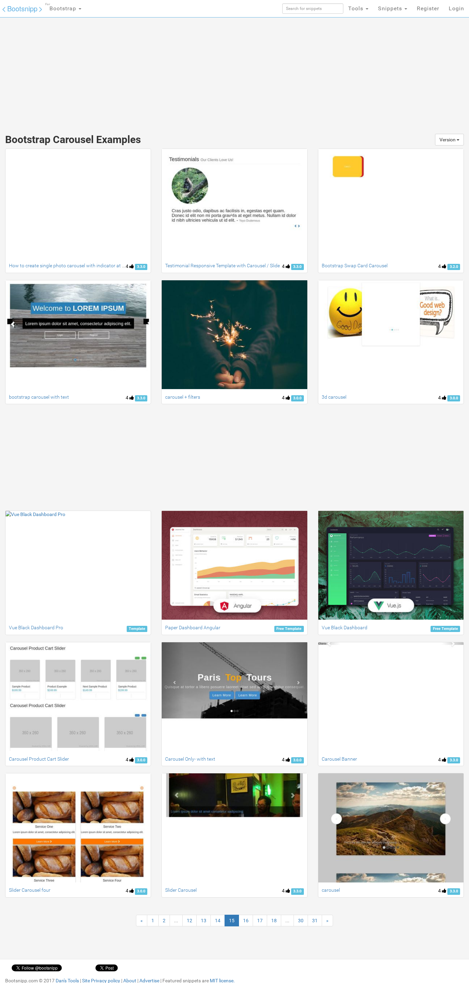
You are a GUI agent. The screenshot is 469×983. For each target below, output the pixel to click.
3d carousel (334, 397)
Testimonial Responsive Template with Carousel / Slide (222, 265)
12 (189, 920)
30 (301, 920)
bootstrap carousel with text (39, 397)
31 (315, 920)
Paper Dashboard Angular (192, 627)
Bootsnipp (22, 8)
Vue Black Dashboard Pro (36, 627)
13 (203, 920)
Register (428, 8)
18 (274, 920)
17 (260, 920)
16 (246, 920)
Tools (356, 8)
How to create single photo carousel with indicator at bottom (73, 265)
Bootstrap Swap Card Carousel (355, 265)
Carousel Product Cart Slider (39, 759)
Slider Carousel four (29, 890)
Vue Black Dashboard (344, 627)
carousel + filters (182, 397)
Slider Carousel (181, 890)
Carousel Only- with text (190, 759)
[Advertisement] (183, 72)
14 (217, 920)
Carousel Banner (339, 759)
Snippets (391, 8)
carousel (331, 890)
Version (448, 139)
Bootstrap (61, 7)
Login (456, 8)
